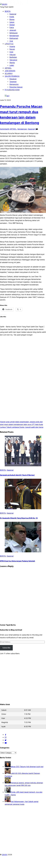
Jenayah (12, 30)
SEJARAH (9, 73)
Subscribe (6, 648)
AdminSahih (4, 129)
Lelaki (11, 65)
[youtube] (6, 743)
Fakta (11, 27)
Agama (12, 46)
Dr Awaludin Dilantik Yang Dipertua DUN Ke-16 (19, 518)
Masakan (13, 79)
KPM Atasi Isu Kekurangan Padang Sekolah (17, 561)
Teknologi (13, 60)
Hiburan (12, 55)
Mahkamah (13, 38)
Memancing (14, 84)
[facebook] (5, 735)
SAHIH (4, 855)
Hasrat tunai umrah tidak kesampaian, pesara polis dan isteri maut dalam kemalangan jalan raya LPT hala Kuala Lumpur (21, 424)
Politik (11, 17)
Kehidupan (13, 33)
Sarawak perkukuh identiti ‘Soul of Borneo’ (17, 475)
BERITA (7, 11)
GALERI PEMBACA (12, 76)
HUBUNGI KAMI (13, 90)
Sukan (11, 22)
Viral (11, 41)
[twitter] (5, 740)
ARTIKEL (8, 68)
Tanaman (13, 82)
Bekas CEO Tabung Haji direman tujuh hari (27, 767)
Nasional (12, 14)
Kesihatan (13, 57)
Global (12, 25)
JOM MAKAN (10, 71)
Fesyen (12, 49)
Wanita (12, 63)
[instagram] (5, 737)
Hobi (11, 52)
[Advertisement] (23, 354)
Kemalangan (14, 36)
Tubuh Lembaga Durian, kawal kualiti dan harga (24, 427)
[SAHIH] (14, 4)
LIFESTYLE (9, 44)
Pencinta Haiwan (16, 87)
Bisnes (11, 19)
